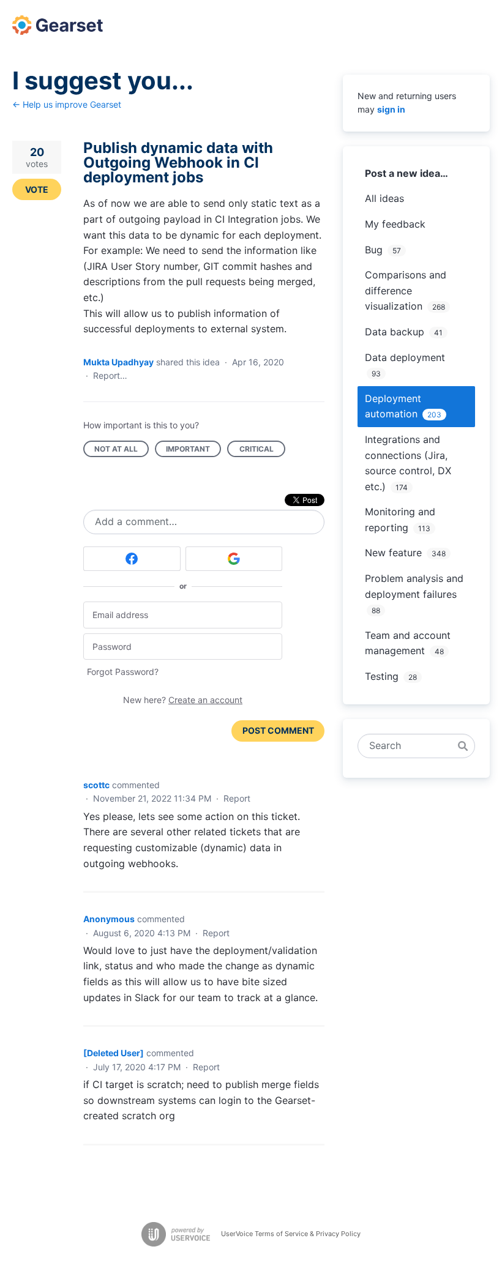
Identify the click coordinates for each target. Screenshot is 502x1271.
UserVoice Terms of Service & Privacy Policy (291, 1233)
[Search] (463, 746)
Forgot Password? (123, 671)
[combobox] (409, 746)
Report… (110, 375)
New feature (393, 552)
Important (193, 450)
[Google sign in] (234, 558)
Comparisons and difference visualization (405, 290)
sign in (391, 109)
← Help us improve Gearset (66, 104)
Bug (374, 250)
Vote (36, 189)
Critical (262, 450)
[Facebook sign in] (132, 558)
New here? (182, 700)
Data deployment (405, 357)
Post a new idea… (406, 173)
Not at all (121, 450)
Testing (382, 676)
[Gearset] (57, 25)
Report (236, 798)
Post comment (278, 730)
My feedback (395, 224)
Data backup (394, 332)
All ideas (384, 198)
